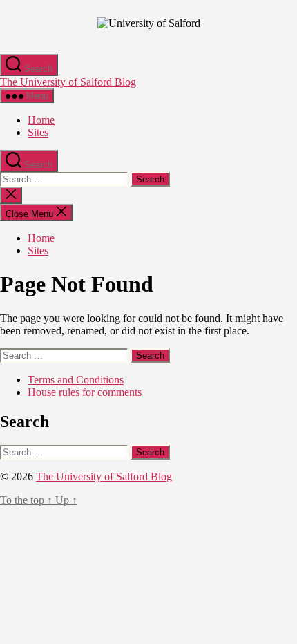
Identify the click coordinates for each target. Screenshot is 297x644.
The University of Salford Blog (68, 82)
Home (41, 120)
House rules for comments (85, 392)
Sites (38, 132)
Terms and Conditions (76, 380)
